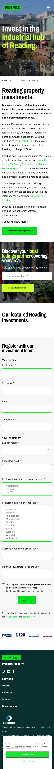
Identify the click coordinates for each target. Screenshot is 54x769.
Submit (25, 600)
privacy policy (12, 616)
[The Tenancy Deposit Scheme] (20, 635)
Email (6, 401)
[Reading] (27, 522)
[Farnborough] (27, 515)
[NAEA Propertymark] (47, 635)
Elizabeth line (26, 141)
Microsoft (40, 160)
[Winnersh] (27, 535)
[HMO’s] (27, 492)
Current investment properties (20, 548)
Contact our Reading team (18, 230)
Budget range (11, 442)
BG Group (15, 164)
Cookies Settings (27, 761)
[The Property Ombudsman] (6, 635)
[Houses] (27, 489)
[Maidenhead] (27, 519)
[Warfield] (27, 531)
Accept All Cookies (27, 754)
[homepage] (14, 7)
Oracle (25, 164)
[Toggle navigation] (48, 7)
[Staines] (27, 528)
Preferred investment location (20, 502)
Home (4, 80)
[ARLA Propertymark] (33, 635)
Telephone (9, 419)
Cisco (5, 164)
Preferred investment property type (23, 479)
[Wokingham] (27, 538)
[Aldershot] (27, 509)
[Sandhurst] (27, 525)
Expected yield (11, 460)
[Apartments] (27, 485)
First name (9, 365)
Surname (8, 383)
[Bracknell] (27, 512)
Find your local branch (17, 288)
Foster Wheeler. (10, 168)
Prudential (36, 164)
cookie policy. (29, 616)
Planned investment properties (20, 566)
